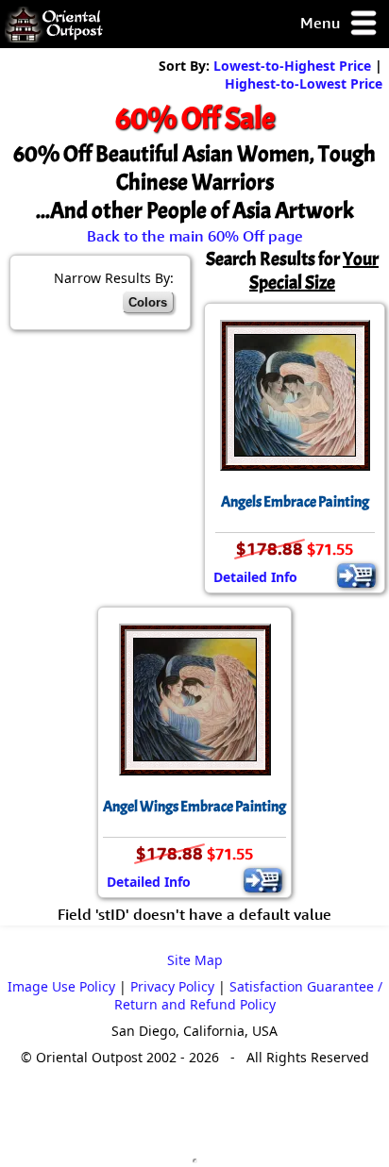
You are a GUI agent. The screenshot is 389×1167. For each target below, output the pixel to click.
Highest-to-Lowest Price (303, 83)
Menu (322, 22)
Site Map (195, 960)
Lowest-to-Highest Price (292, 66)
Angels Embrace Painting (295, 501)
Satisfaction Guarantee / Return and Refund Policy (248, 995)
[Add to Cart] (356, 575)
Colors (147, 302)
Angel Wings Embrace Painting (194, 806)
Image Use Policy (61, 986)
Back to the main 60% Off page (195, 235)
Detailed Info (255, 577)
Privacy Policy (172, 986)
